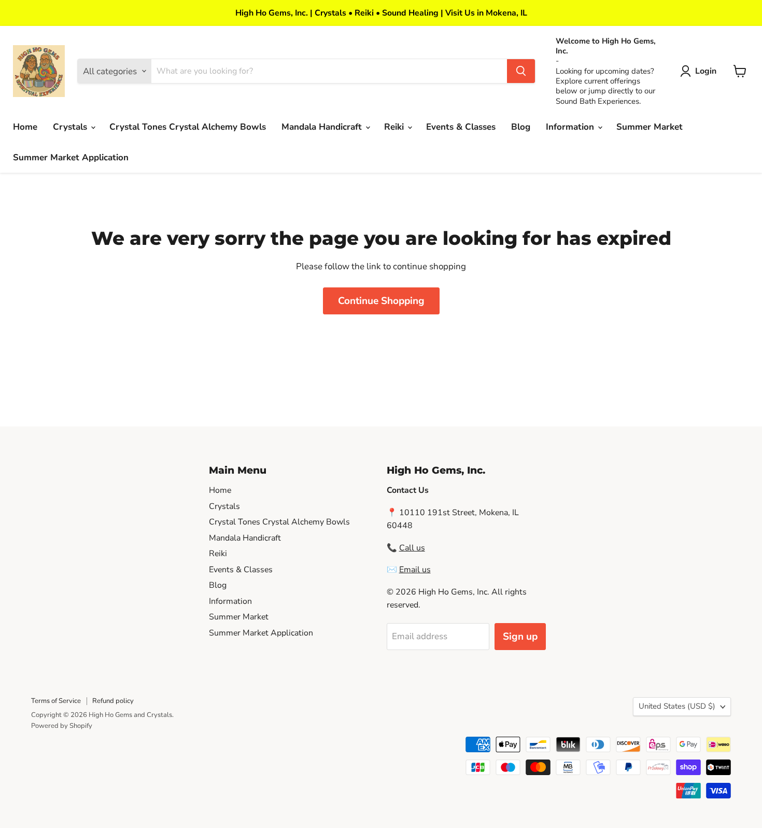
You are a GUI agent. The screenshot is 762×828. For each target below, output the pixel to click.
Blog (520, 127)
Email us (415, 569)
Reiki (395, 127)
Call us (412, 548)
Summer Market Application (71, 157)
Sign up (520, 636)
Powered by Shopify (61, 725)
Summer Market (649, 127)
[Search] (521, 71)
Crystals (71, 127)
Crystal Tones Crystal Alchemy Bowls (187, 127)
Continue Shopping (381, 301)
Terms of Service (56, 701)
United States (677, 706)
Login (705, 71)
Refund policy (113, 701)
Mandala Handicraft (322, 127)
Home (25, 127)
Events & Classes (461, 127)
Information (571, 127)
